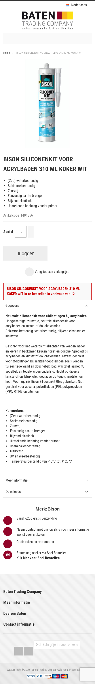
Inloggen (25, 253)
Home (6, 52)
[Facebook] (18, 650)
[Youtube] (28, 650)
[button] (47, 271)
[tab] (47, 305)
